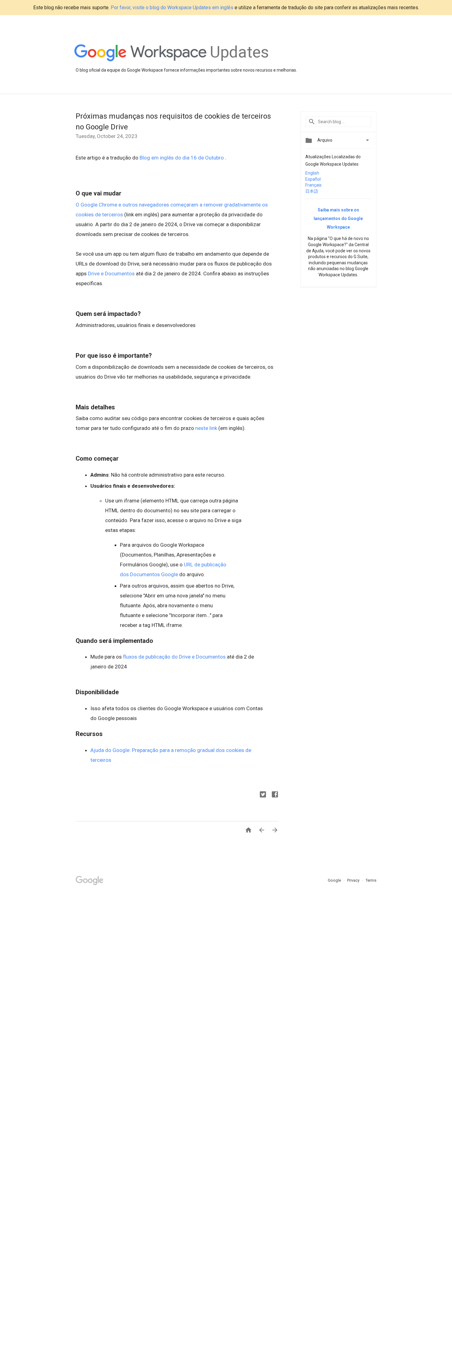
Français (313, 185)
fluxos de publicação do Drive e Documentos (174, 657)
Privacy (353, 880)
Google (335, 880)
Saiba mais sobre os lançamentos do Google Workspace (338, 218)
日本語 (311, 191)
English (312, 173)
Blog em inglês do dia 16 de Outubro (182, 158)
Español (313, 179)
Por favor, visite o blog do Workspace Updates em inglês (172, 7)
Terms (371, 880)
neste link (206, 428)
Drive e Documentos (111, 273)
